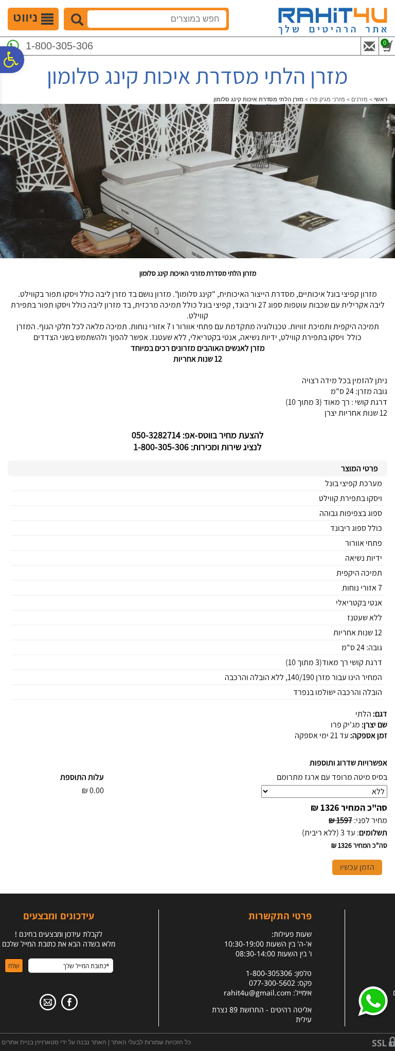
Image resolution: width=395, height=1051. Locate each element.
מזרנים (359, 99)
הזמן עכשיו (357, 867)
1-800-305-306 (59, 45)
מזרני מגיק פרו (327, 99)
